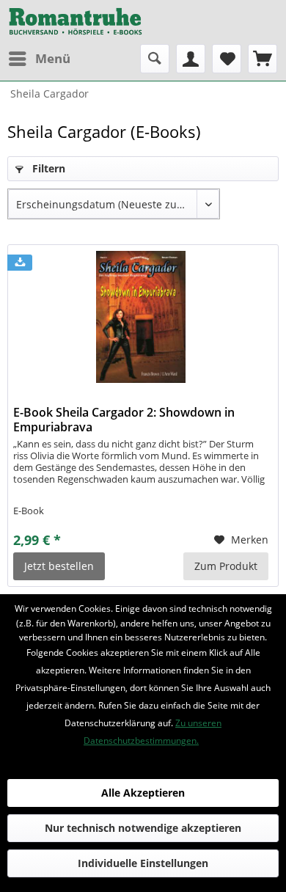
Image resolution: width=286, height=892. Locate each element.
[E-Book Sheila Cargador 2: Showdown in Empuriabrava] (141, 317)
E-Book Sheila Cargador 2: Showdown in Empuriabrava (124, 419)
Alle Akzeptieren (143, 793)
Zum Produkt (225, 566)
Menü (52, 58)
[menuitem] (39, 58)
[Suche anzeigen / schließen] (154, 58)
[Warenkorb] (262, 58)
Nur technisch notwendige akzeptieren (143, 828)
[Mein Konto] (190, 58)
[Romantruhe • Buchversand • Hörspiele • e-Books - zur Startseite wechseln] (75, 22)
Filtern (47, 168)
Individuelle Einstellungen (143, 863)
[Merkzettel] (226, 58)
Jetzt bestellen (59, 566)
